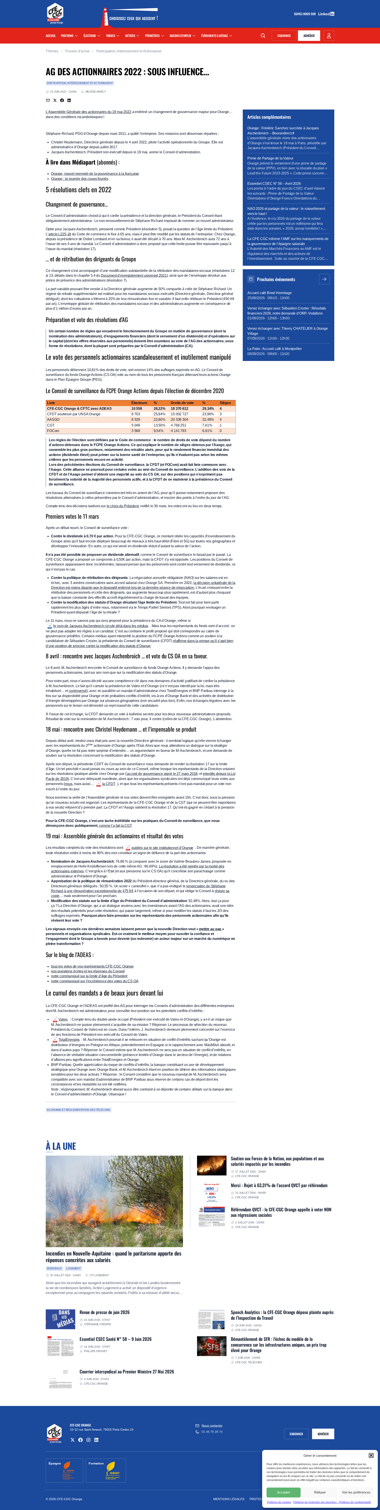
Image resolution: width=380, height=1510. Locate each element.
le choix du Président (123, 506)
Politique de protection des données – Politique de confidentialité (332, 1502)
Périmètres (152, 35)
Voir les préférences (356, 1492)
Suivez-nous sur (306, 14)
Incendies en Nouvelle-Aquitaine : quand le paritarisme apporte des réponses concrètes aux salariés (113, 1256)
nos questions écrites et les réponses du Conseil (88, 971)
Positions (67, 35)
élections (90, 35)
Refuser (320, 1492)
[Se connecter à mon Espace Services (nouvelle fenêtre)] (329, 35)
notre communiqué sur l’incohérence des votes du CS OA (95, 981)
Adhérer (309, 35)
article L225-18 (59, 234)
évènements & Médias (214, 35)
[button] (371, 1455)
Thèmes (110, 35)
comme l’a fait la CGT (115, 825)
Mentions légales (228, 1499)
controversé (78, 691)
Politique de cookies (279, 1502)
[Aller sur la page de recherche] (263, 35)
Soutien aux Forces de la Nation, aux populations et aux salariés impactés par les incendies (277, 1161)
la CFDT (108, 784)
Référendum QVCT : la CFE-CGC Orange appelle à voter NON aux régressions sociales (281, 1212)
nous (68, 784)
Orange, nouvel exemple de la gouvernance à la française (95, 174)
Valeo (63, 1019)
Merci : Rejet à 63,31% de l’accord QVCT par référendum (279, 1185)
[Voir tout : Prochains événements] (324, 279)
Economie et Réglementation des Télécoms (78, 1109)
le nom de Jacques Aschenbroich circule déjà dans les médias (100, 626)
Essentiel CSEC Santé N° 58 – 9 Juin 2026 (116, 1339)
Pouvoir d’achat (77, 51)
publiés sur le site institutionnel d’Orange (162, 848)
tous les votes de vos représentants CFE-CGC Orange (92, 966)
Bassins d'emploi (180, 35)
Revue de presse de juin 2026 (105, 1312)
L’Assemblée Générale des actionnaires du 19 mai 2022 (88, 112)
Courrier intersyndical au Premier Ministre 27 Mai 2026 (127, 1371)
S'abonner (286, 36)
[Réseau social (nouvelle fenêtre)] (72, 1439)
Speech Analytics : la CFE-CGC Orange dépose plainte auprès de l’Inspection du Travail (282, 1315)
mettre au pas (210, 929)
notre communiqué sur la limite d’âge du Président (89, 976)
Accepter (283, 1492)
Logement (73, 1268)
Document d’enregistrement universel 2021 (134, 275)
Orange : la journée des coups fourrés (79, 179)
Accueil (51, 35)
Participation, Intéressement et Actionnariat (128, 51)
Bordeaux (54, 1268)
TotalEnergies (69, 1039)
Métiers (130, 35)
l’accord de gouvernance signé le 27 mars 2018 (161, 774)
